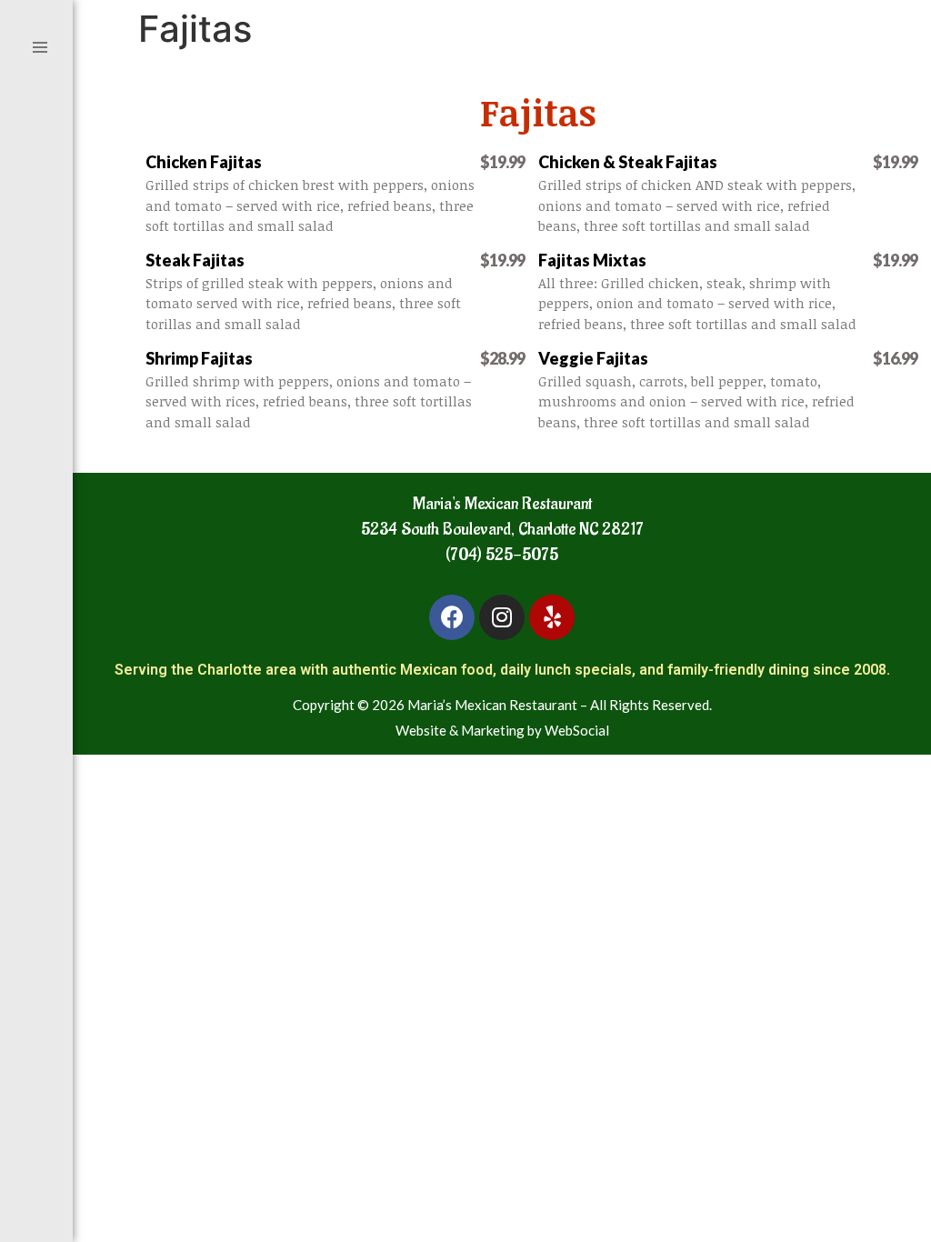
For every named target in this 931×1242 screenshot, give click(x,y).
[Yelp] (552, 617)
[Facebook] (452, 617)
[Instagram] (502, 617)
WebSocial (577, 730)
